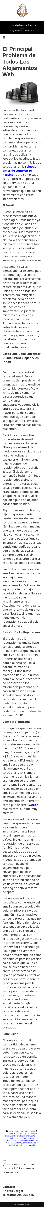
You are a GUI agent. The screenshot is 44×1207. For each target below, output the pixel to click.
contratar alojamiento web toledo (24, 1136)
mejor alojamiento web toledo (22, 1138)
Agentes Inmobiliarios (26, 1131)
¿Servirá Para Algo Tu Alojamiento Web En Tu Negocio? (23, 1144)
